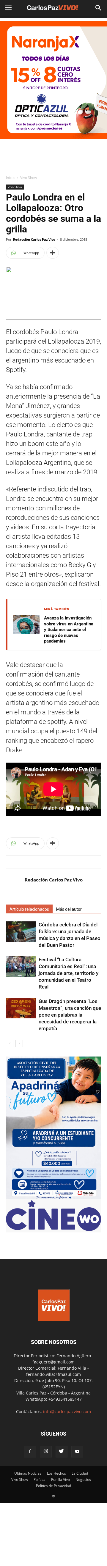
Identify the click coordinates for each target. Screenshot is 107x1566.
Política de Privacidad (53, 1485)
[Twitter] (61, 1451)
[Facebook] (30, 1451)
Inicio (10, 177)
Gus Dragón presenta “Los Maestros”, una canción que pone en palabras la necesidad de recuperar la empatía (70, 1014)
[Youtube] (77, 1451)
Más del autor (69, 909)
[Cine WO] (53, 1229)
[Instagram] (46, 1451)
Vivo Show (28, 177)
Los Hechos (56, 1473)
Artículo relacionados (29, 909)
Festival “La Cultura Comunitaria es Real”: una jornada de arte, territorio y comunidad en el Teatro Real (68, 973)
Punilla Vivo (60, 1479)
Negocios (83, 1479)
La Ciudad (80, 1473)
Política (39, 1479)
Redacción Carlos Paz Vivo (34, 239)
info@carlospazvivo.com (67, 1411)
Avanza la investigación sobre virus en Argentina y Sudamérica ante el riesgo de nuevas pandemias (68, 629)
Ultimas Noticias (27, 1473)
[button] (98, 8)
